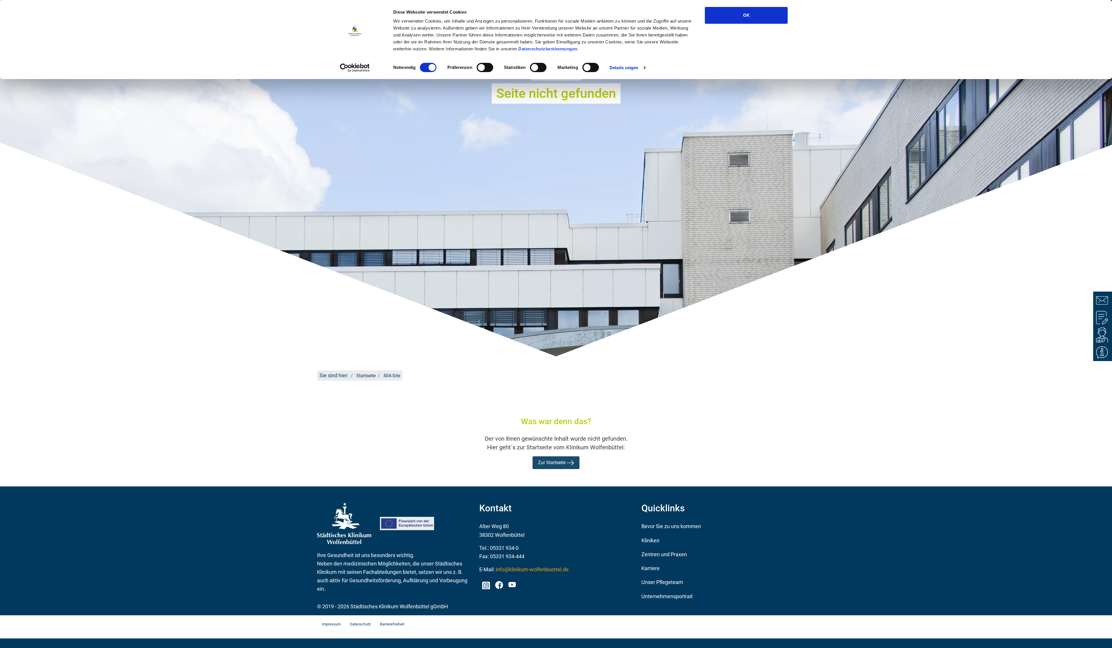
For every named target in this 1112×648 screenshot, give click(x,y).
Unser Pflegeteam (662, 582)
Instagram (485, 583)
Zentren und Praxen (664, 554)
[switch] (485, 67)
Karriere (650, 568)
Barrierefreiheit (392, 624)
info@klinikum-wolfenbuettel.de (532, 569)
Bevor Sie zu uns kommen (671, 526)
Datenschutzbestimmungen (547, 48)
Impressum (331, 624)
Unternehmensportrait (667, 596)
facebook (498, 583)
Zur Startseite (552, 462)
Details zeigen (624, 67)
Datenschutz (360, 624)
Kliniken (650, 540)
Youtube (511, 585)
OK (746, 15)
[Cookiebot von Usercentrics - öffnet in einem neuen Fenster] (355, 67)
